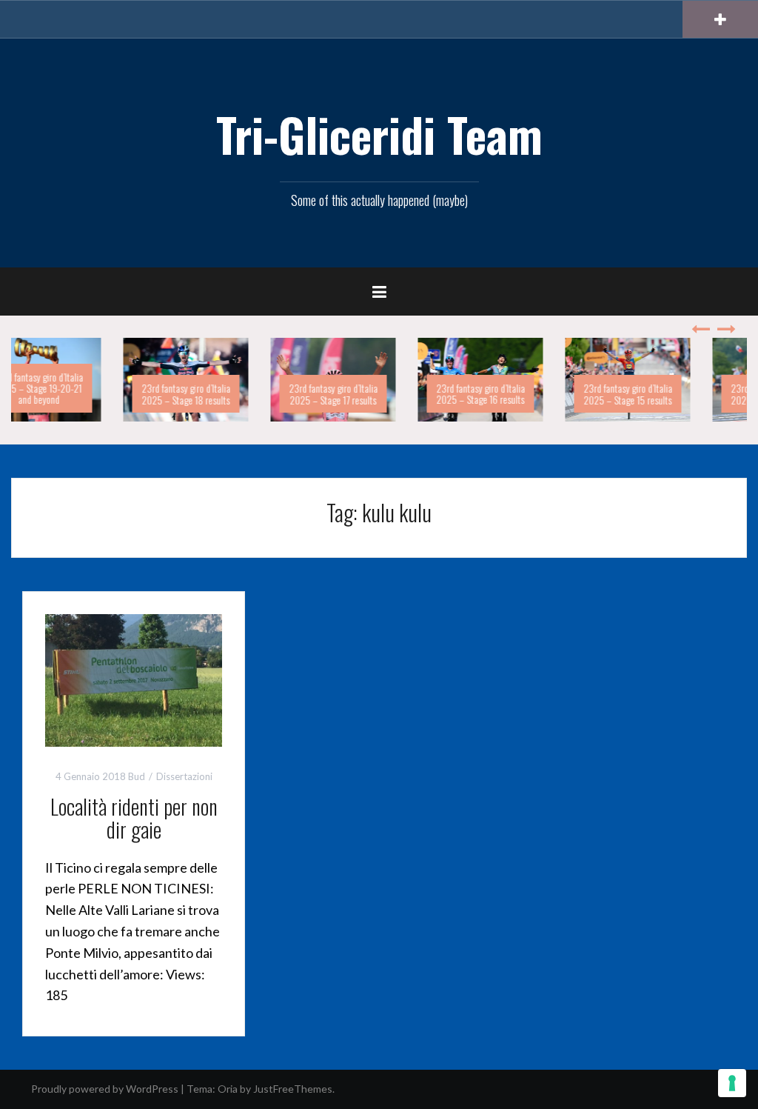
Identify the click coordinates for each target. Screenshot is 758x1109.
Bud (136, 776)
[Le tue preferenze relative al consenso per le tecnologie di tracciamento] (732, 1083)
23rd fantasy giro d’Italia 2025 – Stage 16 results (387, 393)
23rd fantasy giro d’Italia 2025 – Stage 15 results (535, 393)
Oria (228, 1088)
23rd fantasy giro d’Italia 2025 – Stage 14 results (682, 393)
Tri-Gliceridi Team (379, 134)
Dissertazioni (184, 776)
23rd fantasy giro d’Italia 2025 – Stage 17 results (240, 393)
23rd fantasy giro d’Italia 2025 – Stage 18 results (93, 393)
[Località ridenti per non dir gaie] (133, 679)
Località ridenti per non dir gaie (134, 818)
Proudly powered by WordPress (104, 1088)
